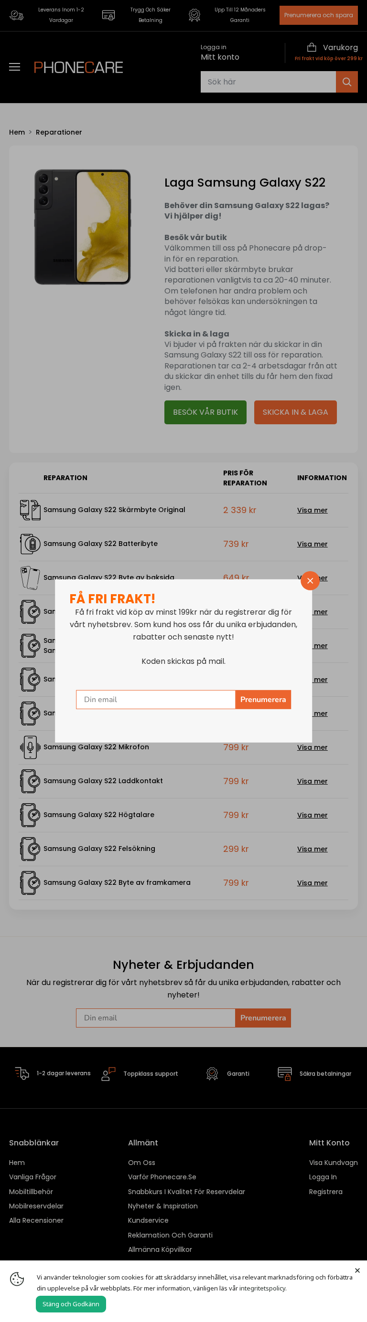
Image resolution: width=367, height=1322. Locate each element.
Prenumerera (263, 699)
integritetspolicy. (263, 1288)
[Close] (357, 1270)
